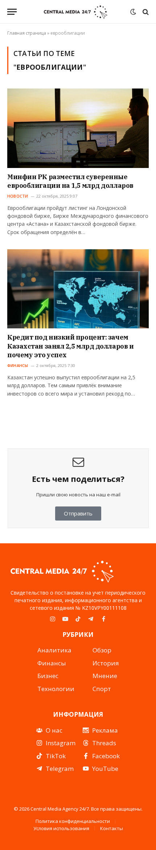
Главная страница (26, 33)
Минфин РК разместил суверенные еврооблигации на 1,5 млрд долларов (70, 181)
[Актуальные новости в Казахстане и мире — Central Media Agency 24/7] (75, 11)
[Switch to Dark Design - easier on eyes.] (133, 12)
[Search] (145, 12)
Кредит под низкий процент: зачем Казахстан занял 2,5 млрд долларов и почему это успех (70, 346)
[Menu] (12, 12)
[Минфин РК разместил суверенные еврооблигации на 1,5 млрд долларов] (78, 128)
